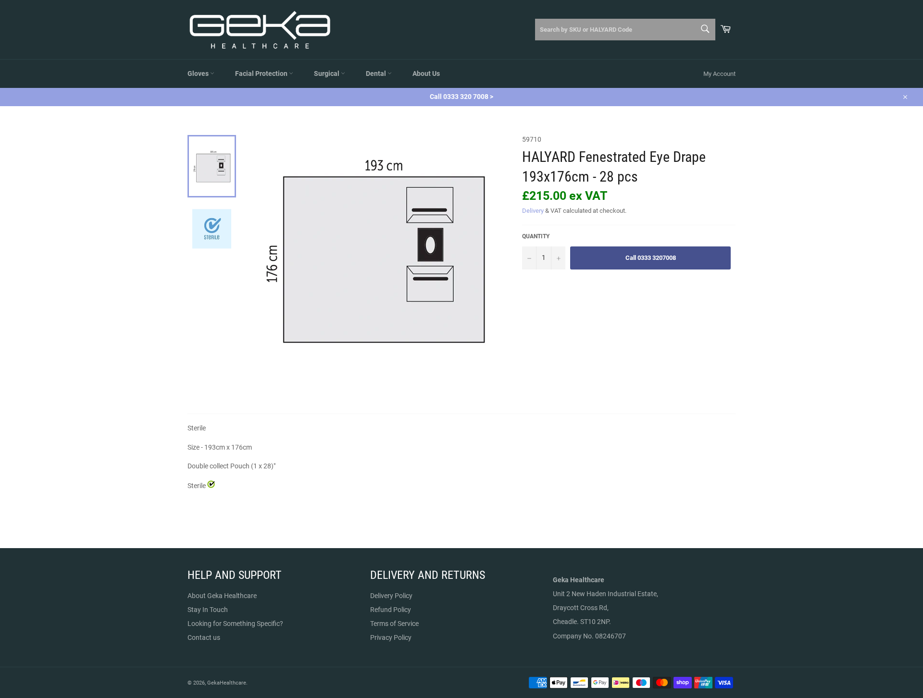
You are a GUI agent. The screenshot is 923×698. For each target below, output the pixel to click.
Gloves (198, 73)
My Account (719, 73)
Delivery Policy (391, 596)
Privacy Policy (391, 637)
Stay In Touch (207, 609)
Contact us (203, 637)
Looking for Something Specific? (235, 623)
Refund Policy (390, 609)
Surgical (327, 73)
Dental (376, 73)
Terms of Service (394, 623)
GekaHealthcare (226, 683)
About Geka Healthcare (222, 596)
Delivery (533, 210)
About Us (426, 73)
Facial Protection (262, 73)
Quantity (535, 236)
